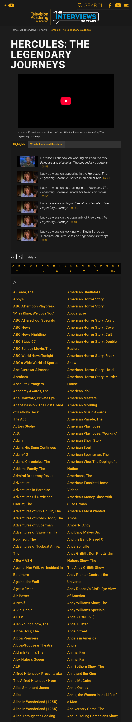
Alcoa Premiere (25, 638)
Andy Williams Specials (85, 610)
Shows (43, 29)
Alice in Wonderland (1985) (35, 709)
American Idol (78, 391)
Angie (71, 645)
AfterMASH (22, 561)
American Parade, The (85, 419)
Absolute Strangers (28, 384)
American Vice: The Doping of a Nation (92, 465)
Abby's (18, 299)
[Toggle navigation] (126, 5)
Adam (18, 440)
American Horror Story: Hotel (90, 370)
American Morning (82, 405)
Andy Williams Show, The (87, 603)
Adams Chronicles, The (31, 462)
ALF (16, 667)
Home (14, 29)
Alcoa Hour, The (26, 631)
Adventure (21, 483)
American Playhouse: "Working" (92, 433)
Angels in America (81, 638)
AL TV (18, 617)
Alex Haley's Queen (28, 659)
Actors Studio (24, 426)
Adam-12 (20, 455)
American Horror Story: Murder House (92, 380)
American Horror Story (85, 299)
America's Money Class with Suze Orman (89, 500)
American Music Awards (86, 412)
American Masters (82, 398)
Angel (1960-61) (80, 617)
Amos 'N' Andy (78, 525)
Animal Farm (77, 659)
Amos (72, 518)
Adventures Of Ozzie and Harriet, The (32, 500)
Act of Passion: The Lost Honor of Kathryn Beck (38, 408)
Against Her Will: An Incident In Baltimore (38, 571)
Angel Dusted (77, 624)
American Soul (79, 448)
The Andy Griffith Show (85, 568)
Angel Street (77, 631)
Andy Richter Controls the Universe (87, 578)
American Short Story (84, 440)
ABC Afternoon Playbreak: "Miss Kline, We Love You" (34, 309)
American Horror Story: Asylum (92, 320)
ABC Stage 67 (24, 342)
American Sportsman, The (88, 455)
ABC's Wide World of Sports (35, 363)
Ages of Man (23, 589)
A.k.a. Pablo (23, 610)
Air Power (21, 596)
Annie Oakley (77, 688)
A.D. (16, 433)
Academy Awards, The (31, 391)
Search (94, 5)
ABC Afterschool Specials (34, 320)
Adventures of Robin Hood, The (38, 518)
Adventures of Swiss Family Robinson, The (35, 535)
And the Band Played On (86, 539)
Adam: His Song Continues (34, 448)
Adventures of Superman (33, 525)
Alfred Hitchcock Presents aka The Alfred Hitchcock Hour (37, 677)
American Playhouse (83, 426)
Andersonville (78, 546)
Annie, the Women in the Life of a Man (92, 698)
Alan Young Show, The (30, 624)
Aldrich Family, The (28, 652)
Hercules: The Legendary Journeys (70, 29)
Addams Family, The (29, 469)
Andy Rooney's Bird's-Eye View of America (91, 592)
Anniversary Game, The (85, 709)
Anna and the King (81, 674)
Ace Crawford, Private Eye (34, 398)
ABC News (21, 327)
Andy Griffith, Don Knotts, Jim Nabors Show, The (90, 557)
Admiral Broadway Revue (33, 476)
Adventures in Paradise (31, 490)
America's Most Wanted (86, 511)
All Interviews (28, 29)
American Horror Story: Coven (91, 327)
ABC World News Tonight (33, 356)
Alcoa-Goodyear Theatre (32, 645)
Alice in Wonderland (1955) (35, 702)
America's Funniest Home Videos (87, 486)
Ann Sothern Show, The (85, 667)
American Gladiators (83, 292)
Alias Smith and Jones (31, 688)
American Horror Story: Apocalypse (86, 309)
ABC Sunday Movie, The (32, 349)
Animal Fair (76, 652)
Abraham (20, 377)
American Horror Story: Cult (89, 335)
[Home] (66, 18)
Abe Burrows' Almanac (31, 370)
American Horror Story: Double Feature (92, 345)
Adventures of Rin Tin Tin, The (37, 511)
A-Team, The (23, 292)
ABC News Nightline (29, 335)
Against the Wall (26, 582)
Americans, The (79, 476)
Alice (17, 695)
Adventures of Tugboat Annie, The (36, 550)
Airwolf (19, 603)
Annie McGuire (79, 681)
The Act (19, 419)
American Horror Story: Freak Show (90, 359)
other (113, 271)
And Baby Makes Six (83, 532)
